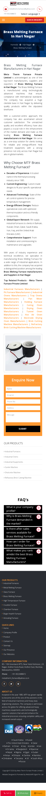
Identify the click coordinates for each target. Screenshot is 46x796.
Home (6, 628)
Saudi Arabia (18, 740)
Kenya (7, 755)
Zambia (26, 755)
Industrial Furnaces (12, 451)
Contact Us (8, 641)
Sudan (35, 752)
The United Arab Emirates (18, 743)
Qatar (34, 743)
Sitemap (6, 645)
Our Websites (9, 654)
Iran (39, 746)
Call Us (8, 793)
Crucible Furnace (10, 605)
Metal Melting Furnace (12, 587)
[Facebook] (4, 684)
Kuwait (29, 740)
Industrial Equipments (13, 462)
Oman (16, 746)
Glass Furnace (9, 592)
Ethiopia (16, 755)
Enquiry (39, 793)
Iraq (24, 746)
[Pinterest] (18, 684)
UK (27, 758)
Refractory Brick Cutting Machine (17, 477)
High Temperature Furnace (14, 600)
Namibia (37, 755)
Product (6, 637)
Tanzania (19, 758)
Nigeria (18, 752)
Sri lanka (10, 749)
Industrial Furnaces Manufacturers (22, 289)
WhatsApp (23, 793)
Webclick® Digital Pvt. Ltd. (35, 774)
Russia (22, 761)
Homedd (14, 44)
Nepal (9, 752)
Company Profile (10, 632)
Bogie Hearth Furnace (12, 613)
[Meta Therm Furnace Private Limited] (11, 3)
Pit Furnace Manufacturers (17, 292)
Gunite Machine (11, 467)
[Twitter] (11, 684)
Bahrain (6, 746)
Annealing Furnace (10, 618)
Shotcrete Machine (12, 472)
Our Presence (9, 650)
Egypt (26, 752)
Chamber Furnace (10, 609)
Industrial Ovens (11, 457)
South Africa (37, 758)
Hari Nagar (27, 44)
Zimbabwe (7, 758)
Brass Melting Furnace (12, 596)
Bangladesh (22, 749)
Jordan (32, 746)
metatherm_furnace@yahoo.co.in (22, 9)
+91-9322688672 (10, 14)
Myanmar (34, 749)
